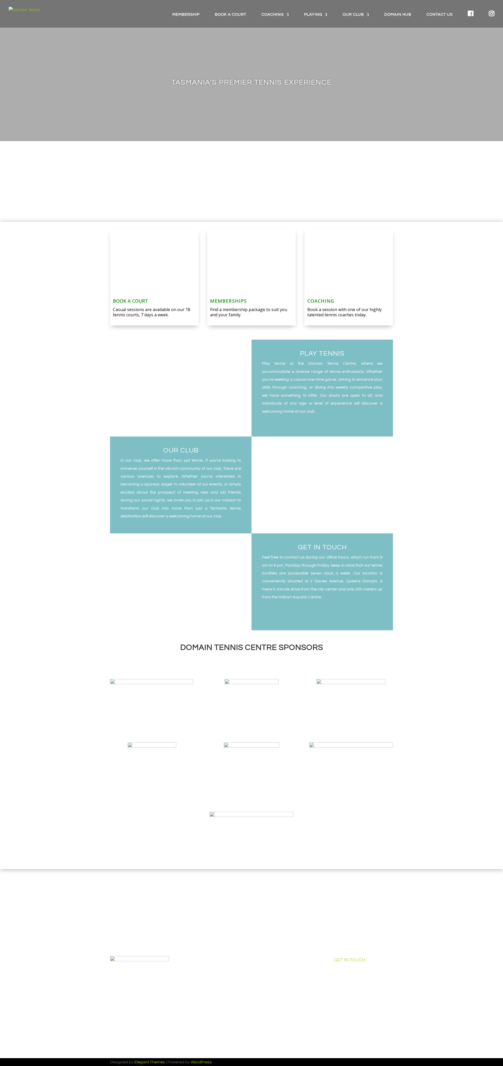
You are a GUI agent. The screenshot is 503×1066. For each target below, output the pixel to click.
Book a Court (230, 14)
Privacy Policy (272, 1033)
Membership (186, 14)
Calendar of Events (277, 960)
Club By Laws (272, 1021)
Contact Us (440, 14)
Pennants (194, 1009)
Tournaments (197, 1033)
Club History (270, 972)
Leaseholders (272, 984)
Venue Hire (195, 984)
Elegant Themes (149, 1062)
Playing (313, 14)
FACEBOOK (130, 909)
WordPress (201, 1062)
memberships (228, 301)
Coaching (272, 14)
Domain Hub (397, 14)
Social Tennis (197, 1021)
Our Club (353, 14)
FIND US (275, 909)
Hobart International (278, 996)
